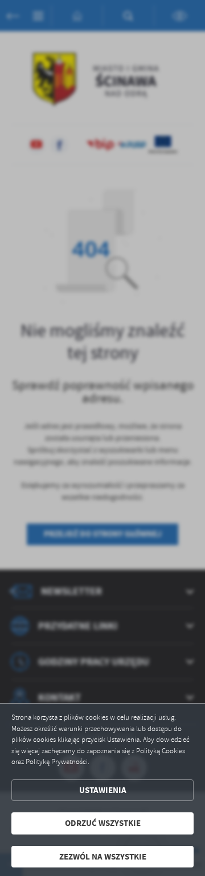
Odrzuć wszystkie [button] (103, 823)
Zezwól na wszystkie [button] (102, 856)
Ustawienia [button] (102, 790)
